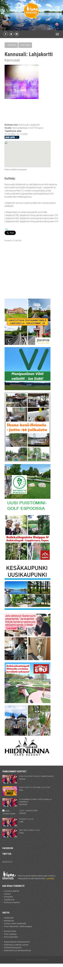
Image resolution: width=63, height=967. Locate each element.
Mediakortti (9, 921)
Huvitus (7, 894)
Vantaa (36, 777)
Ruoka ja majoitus (12, 902)
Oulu (34, 788)
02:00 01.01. (7, 862)
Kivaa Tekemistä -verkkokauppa (18, 926)
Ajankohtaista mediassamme (17, 942)
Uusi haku (25, 44)
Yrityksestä (9, 918)
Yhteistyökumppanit (13, 947)
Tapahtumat (9, 899)
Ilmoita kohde (10, 931)
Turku (29, 831)
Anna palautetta (11, 937)
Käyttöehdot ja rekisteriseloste (17, 950)
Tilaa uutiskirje (10, 934)
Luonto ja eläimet (11, 891)
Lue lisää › (50, 878)
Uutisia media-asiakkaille (15, 923)
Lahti (26, 820)
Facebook (7, 848)
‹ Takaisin (11, 44)
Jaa (6, 229)
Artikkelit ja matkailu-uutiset (16, 945)
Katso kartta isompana (16, 169)
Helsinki (28, 812)
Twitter (6, 854)
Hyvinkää (35, 802)
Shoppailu (8, 897)
